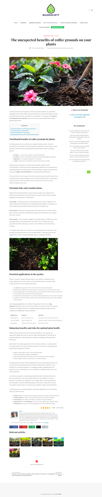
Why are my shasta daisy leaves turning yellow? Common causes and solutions (79, 156)
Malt (32, 422)
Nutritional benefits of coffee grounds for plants (23, 128)
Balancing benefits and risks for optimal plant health (24, 134)
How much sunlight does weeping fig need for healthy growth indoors (79, 160)
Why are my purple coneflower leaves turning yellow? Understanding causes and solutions (79, 137)
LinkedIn (47, 422)
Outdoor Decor (84, 22)
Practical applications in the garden (20, 132)
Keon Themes (58, 494)
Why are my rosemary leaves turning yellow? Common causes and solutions (79, 151)
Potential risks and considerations (19, 130)
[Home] (30, 48)
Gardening (23, 22)
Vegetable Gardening (35, 22)
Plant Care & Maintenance (50, 22)
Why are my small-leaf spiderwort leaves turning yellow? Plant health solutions (79, 142)
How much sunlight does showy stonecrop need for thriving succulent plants (79, 131)
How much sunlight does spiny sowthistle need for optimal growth (79, 147)
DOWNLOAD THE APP (57, 27)
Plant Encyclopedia (44, 27)
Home (15, 22)
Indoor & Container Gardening (68, 22)
